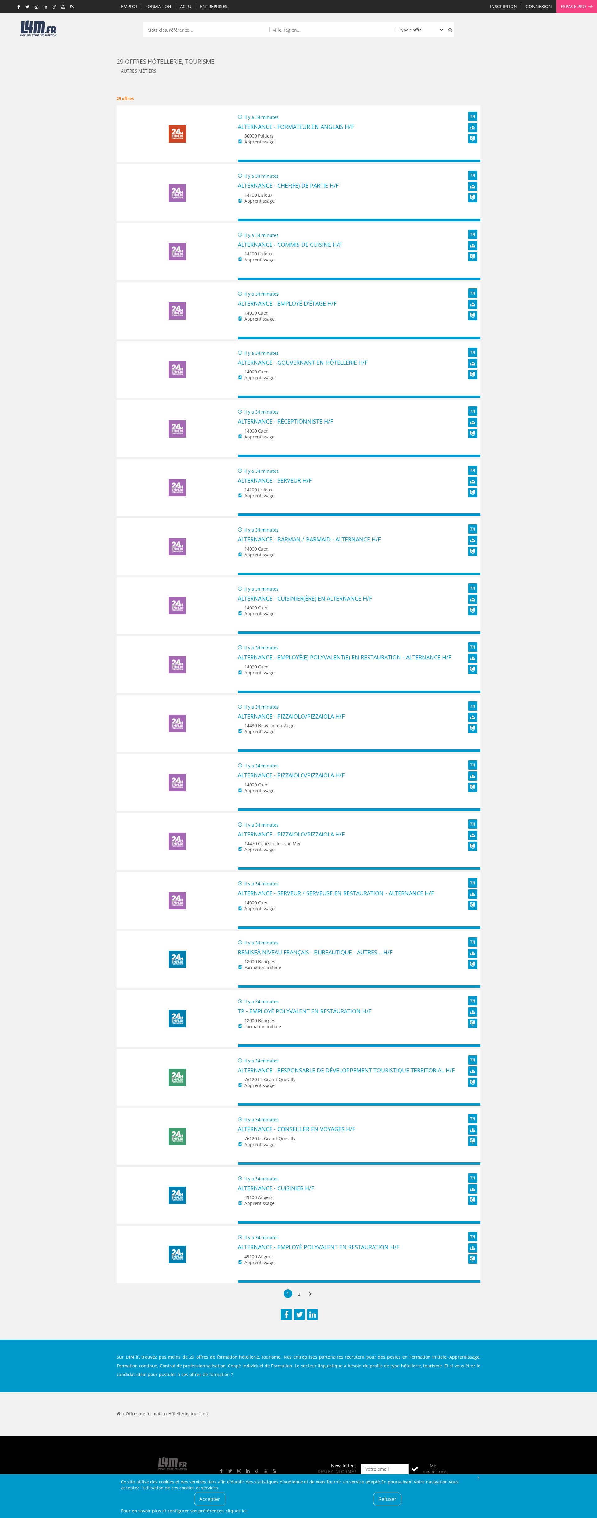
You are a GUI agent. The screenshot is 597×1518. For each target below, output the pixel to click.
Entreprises (214, 6)
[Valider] (415, 1469)
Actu (185, 6)
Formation (158, 6)
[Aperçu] (473, 161)
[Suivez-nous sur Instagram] (36, 7)
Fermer (478, 1477)
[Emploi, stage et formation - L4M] (119, 1414)
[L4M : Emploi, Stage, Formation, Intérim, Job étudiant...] (38, 30)
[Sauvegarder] (245, 161)
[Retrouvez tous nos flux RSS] (72, 7)
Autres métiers (138, 71)
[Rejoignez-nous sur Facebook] (19, 7)
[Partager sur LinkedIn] (312, 1314)
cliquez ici (236, 1511)
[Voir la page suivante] (310, 1294)
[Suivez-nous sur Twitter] (27, 7)
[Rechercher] (449, 30)
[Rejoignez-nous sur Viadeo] (54, 7)
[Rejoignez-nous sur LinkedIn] (45, 7)
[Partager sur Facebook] (286, 1314)
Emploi (129, 6)
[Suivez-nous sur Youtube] (63, 7)
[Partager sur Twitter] (299, 1314)
